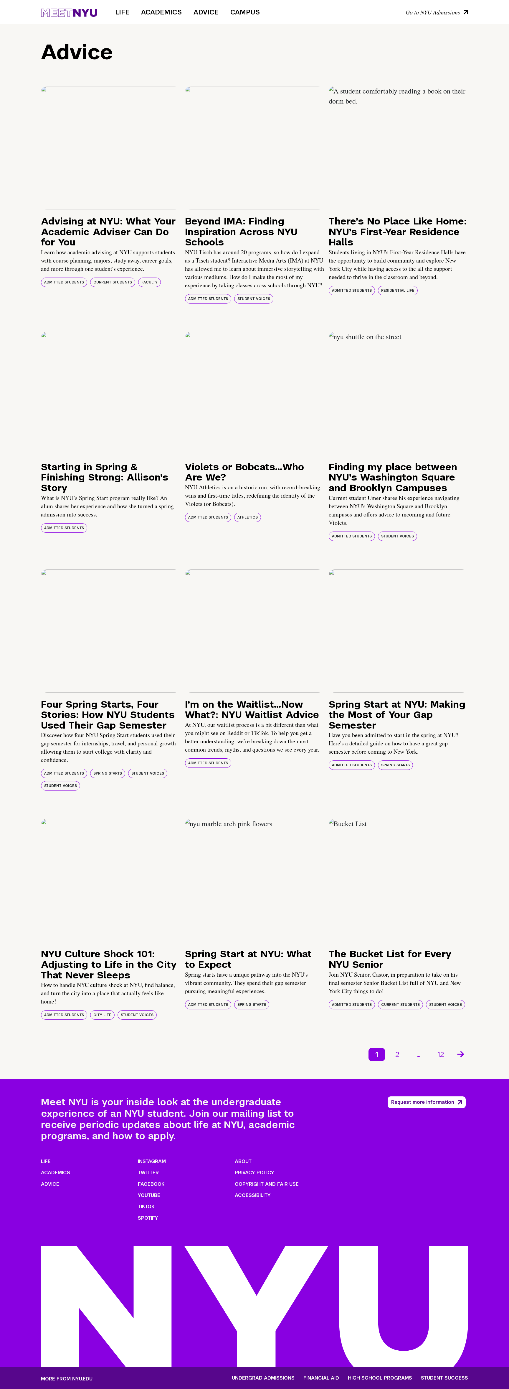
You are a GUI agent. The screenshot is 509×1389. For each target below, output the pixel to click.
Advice (206, 12)
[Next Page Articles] (461, 1053)
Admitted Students (64, 282)
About (243, 1161)
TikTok (146, 1206)
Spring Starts (107, 773)
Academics (161, 12)
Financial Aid (321, 1378)
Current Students (112, 282)
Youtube (149, 1195)
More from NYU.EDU (66, 1379)
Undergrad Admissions (263, 1378)
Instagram (152, 1161)
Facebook (151, 1184)
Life (122, 12)
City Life (102, 1015)
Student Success (444, 1378)
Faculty (149, 282)
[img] (110, 147)
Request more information (422, 1102)
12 (440, 1054)
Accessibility (253, 1195)
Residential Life (397, 290)
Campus (245, 12)
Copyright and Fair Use (267, 1184)
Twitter (148, 1173)
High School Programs (380, 1378)
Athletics (247, 517)
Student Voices (253, 298)
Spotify (148, 1218)
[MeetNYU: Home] (69, 12)
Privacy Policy (254, 1173)
